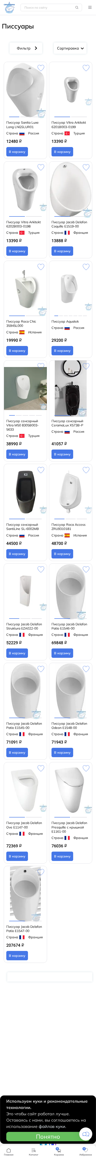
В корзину (17, 152)
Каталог (90, 7)
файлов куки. (52, 1126)
